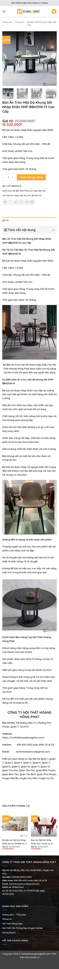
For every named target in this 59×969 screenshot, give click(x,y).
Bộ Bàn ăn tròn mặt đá (16, 364)
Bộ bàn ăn (37, 195)
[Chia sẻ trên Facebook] (10, 202)
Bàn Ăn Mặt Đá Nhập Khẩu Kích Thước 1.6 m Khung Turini (42, 842)
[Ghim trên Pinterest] (26, 202)
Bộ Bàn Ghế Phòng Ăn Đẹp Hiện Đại (29, 190)
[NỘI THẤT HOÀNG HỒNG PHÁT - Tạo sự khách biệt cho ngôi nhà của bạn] (28, 11)
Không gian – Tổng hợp (14, 914)
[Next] (52, 58)
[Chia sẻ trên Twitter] (15, 202)
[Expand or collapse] (53, 229)
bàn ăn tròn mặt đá (23, 379)
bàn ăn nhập (13, 195)
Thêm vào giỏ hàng (31, 177)
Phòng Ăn (19, 22)
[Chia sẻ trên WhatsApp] (5, 202)
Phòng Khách (8, 932)
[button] (4, 11)
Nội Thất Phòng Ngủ (12, 923)
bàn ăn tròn (25, 195)
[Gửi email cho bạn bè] (21, 202)
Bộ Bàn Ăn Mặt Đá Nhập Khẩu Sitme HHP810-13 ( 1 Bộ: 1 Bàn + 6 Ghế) (14, 842)
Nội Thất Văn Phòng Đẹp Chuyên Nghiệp (22, 928)
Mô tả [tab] (5, 220)
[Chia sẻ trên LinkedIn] (32, 202)
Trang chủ (7, 22)
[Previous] (7, 58)
